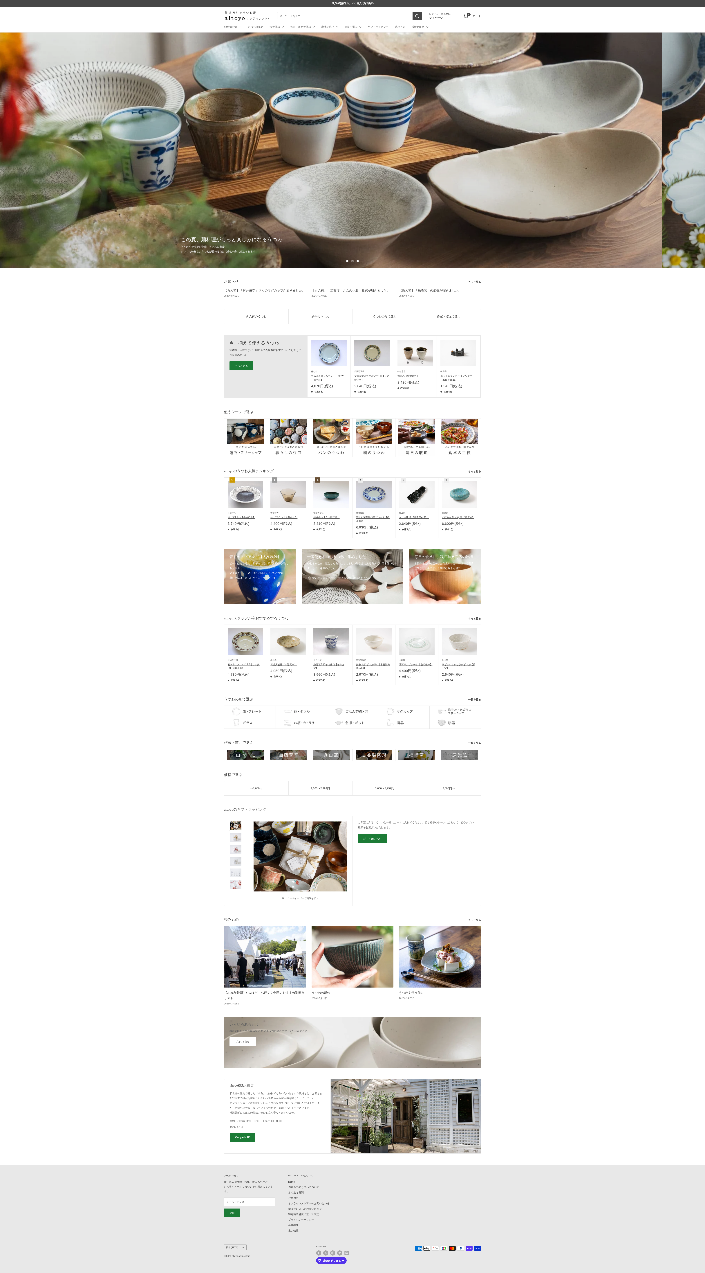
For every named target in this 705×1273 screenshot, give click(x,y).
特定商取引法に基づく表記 (303, 1214)
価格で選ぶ (351, 26)
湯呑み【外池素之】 (408, 376)
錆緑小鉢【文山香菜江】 (326, 517)
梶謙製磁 (360, 513)
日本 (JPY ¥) (232, 1247)
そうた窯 (317, 660)
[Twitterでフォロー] (325, 1253)
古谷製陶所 (361, 660)
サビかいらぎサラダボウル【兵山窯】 (458, 666)
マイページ (436, 17)
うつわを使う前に (411, 993)
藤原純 (445, 513)
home (291, 1181)
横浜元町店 (418, 26)
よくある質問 (296, 1192)
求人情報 (293, 1230)
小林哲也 (232, 513)
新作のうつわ (320, 316)
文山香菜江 (318, 513)
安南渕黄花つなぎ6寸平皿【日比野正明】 (371, 378)
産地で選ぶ (327, 26)
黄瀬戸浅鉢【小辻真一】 (283, 664)
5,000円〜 (448, 788)
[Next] (480, 366)
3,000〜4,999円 (384, 788)
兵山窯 (445, 660)
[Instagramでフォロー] (332, 1253)
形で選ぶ (275, 26)
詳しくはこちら (373, 838)
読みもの (400, 26)
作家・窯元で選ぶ (300, 26)
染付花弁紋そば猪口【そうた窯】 (328, 666)
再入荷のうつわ (256, 316)
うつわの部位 (321, 993)
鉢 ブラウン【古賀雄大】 (283, 517)
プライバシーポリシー (301, 1219)
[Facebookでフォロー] (318, 1253)
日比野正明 (359, 372)
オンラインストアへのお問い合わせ (308, 1203)
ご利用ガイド (296, 1198)
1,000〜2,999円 (320, 788)
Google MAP (242, 1137)
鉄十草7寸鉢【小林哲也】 (241, 517)
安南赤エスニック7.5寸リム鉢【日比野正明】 (244, 666)
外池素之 (401, 372)
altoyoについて (232, 26)
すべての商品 (255, 26)
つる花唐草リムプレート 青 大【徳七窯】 (327, 378)
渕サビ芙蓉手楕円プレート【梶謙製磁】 (373, 519)
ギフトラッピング (378, 26)
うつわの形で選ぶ (384, 316)
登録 (232, 1213)
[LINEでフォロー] (346, 1253)
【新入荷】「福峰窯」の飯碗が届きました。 (430, 290)
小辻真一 (274, 660)
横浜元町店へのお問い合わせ (305, 1208)
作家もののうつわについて (303, 1187)
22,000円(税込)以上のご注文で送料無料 (353, 3)
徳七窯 (314, 372)
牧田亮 (443, 372)
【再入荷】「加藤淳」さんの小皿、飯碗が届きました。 (351, 290)
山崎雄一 (403, 660)
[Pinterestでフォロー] (339, 1253)
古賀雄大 (274, 513)
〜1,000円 (256, 788)
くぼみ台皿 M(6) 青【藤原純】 (458, 517)
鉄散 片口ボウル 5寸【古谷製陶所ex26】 (373, 666)
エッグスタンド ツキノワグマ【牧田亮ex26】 (456, 378)
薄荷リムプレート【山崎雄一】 (415, 664)
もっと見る (475, 282)
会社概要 (293, 1225)
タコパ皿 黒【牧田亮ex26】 (414, 517)
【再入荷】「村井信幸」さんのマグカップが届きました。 (264, 290)
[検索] (417, 16)
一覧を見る (475, 699)
